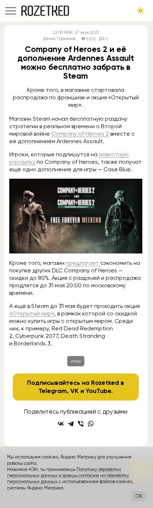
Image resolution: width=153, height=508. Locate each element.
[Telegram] (71, 423)
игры (76, 360)
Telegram (52, 391)
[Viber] (80, 423)
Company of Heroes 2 (80, 133)
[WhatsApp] (90, 423)
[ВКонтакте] (61, 423)
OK (138, 496)
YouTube (98, 391)
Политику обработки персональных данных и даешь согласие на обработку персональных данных (68, 476)
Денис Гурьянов (59, 38)
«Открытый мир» (31, 313)
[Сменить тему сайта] (140, 11)
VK (74, 391)
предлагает (83, 263)
